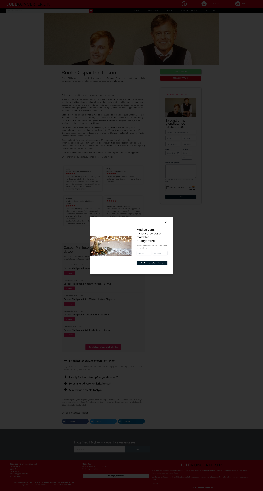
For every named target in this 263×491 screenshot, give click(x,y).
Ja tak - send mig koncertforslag (152, 263)
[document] (131, 245)
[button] (166, 222)
